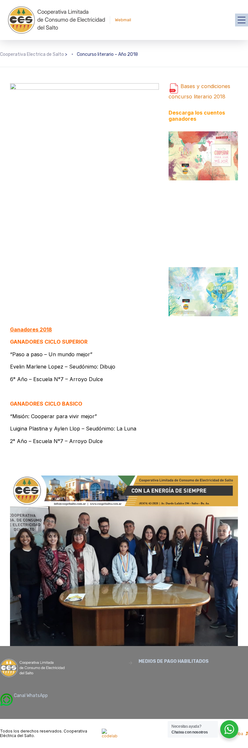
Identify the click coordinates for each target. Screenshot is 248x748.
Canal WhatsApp (30, 695)
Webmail (123, 19)
